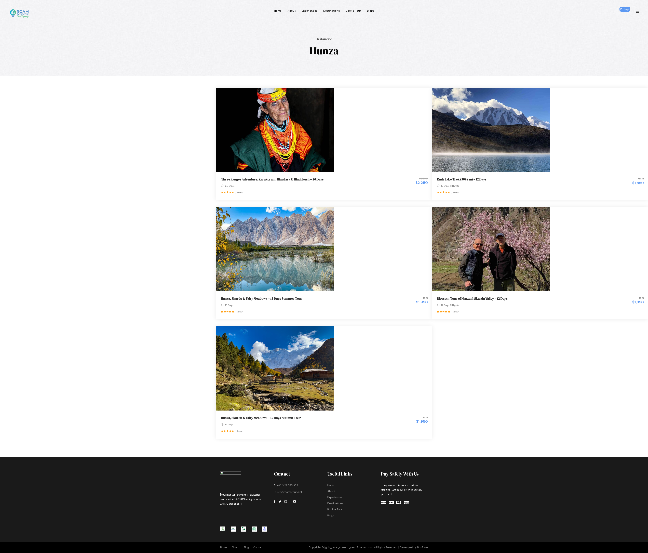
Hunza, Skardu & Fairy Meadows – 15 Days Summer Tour (261, 298)
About (292, 10)
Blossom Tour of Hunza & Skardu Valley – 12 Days (472, 298)
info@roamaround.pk (290, 492)
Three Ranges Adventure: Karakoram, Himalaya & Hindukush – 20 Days (272, 179)
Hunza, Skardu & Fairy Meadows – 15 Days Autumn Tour (261, 418)
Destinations (331, 10)
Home (277, 10)
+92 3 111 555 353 (287, 485)
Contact (258, 547)
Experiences (309, 10)
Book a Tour (353, 10)
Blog (246, 547)
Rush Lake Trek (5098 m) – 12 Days (462, 179)
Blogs (370, 10)
